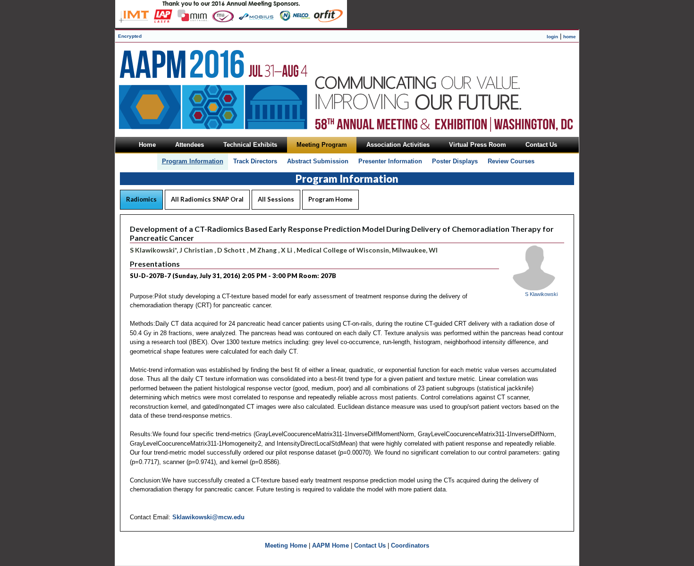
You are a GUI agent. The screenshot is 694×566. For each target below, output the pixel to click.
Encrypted (130, 36)
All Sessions (276, 199)
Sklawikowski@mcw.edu (208, 517)
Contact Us (370, 545)
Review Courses (511, 161)
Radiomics (141, 199)
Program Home (330, 199)
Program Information (192, 161)
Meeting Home (286, 545)
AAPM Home (330, 545)
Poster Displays (455, 161)
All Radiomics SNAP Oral (207, 199)
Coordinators (410, 545)
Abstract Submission (317, 161)
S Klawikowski (541, 294)
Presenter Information (390, 161)
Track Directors (255, 161)
